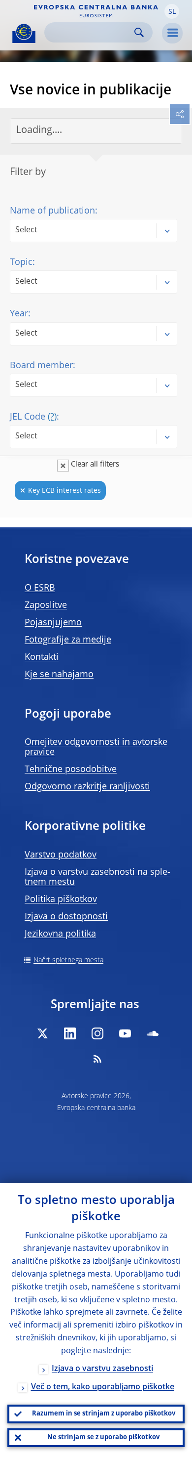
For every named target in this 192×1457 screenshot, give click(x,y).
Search (139, 32)
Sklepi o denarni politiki (73, 729)
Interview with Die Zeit (70, 1098)
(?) (52, 417)
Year (19, 313)
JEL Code (33, 417)
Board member (41, 365)
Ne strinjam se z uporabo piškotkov (103, 1437)
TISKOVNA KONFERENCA (76, 579)
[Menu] (172, 33)
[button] (171, 11)
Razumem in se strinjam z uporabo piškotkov (103, 1414)
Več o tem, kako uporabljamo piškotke (102, 1387)
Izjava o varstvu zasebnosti (102, 1369)
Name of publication (52, 211)
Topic (21, 262)
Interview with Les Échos (75, 834)
